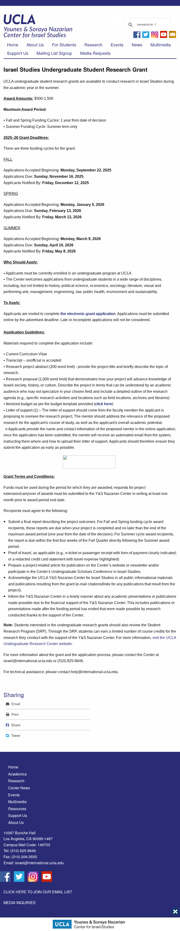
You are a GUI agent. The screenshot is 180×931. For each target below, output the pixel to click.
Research (93, 45)
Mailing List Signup (54, 53)
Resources (17, 808)
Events (117, 45)
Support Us (17, 53)
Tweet (15, 735)
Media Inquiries (20, 902)
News (137, 45)
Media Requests (95, 53)
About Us (35, 45)
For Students (64, 45)
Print (15, 714)
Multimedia (160, 45)
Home (12, 45)
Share (15, 724)
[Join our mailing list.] (172, 35)
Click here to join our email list (38, 891)
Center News (19, 787)
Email (15, 703)
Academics (17, 774)
